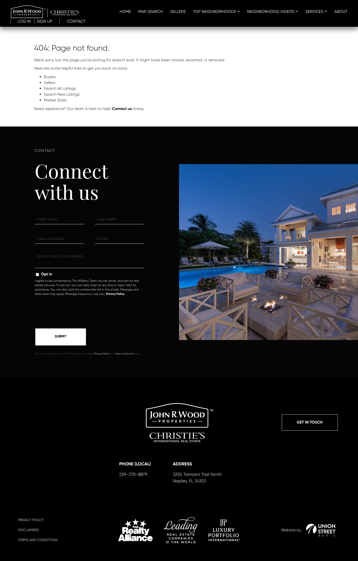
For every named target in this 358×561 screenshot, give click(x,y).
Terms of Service (124, 354)
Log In (24, 21)
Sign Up (44, 21)
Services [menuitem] (314, 11)
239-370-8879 (133, 474)
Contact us (122, 109)
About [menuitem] (341, 11)
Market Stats (55, 100)
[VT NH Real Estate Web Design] (320, 530)
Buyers (50, 76)
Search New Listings (62, 94)
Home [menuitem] (125, 11)
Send (60, 337)
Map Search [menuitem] (150, 11)
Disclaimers (28, 530)
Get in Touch (310, 422)
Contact (76, 21)
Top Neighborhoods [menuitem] (214, 11)
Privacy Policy (115, 294)
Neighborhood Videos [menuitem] (270, 11)
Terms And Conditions (38, 540)
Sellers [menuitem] (178, 11)
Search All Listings (60, 88)
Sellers (49, 82)
